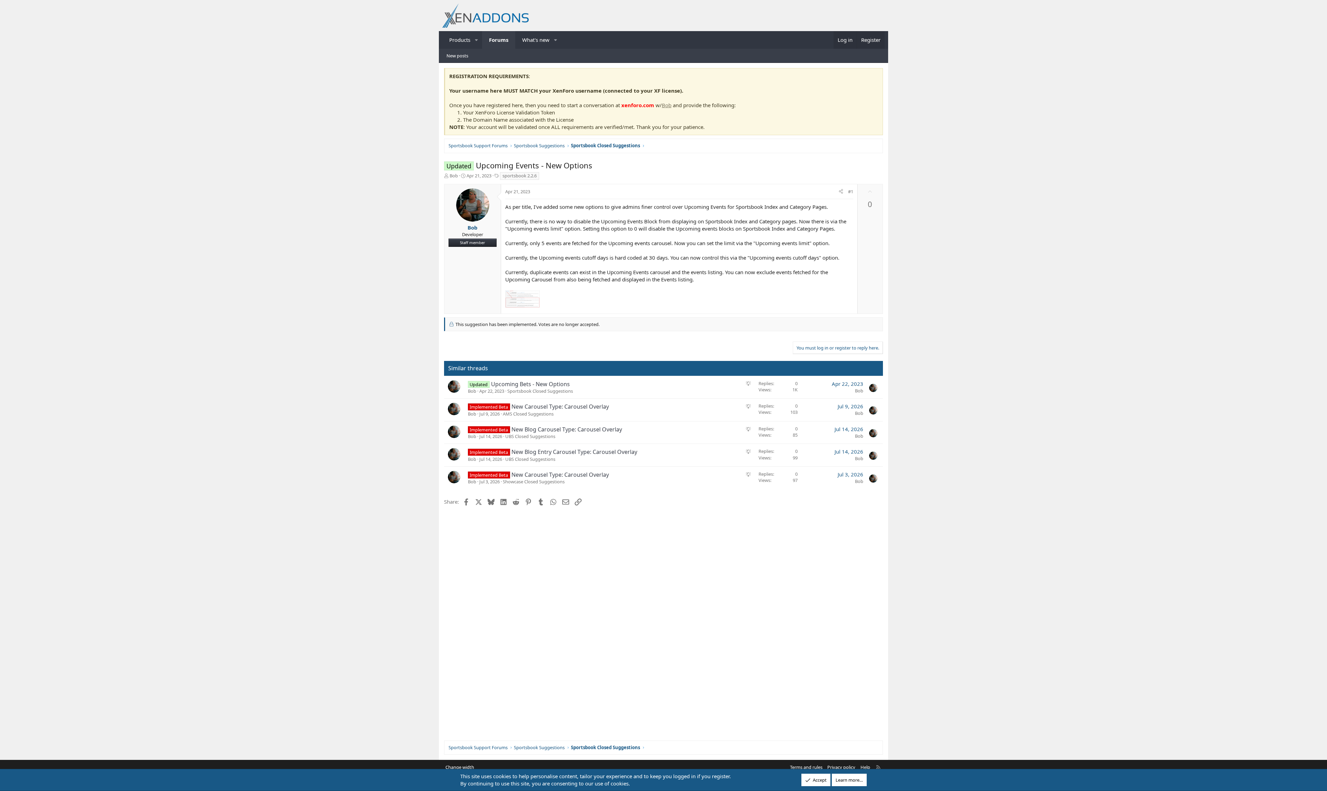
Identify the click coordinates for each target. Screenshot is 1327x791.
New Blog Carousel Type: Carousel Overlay (566, 429)
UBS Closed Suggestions (530, 436)
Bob (666, 105)
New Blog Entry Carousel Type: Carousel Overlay (574, 452)
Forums (498, 39)
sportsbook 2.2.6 (519, 176)
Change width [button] (459, 767)
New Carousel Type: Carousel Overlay (560, 406)
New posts (457, 56)
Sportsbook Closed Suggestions (540, 391)
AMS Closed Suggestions (528, 414)
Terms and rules (806, 767)
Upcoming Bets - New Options (530, 384)
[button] (476, 40)
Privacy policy (841, 767)
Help (865, 767)
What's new (535, 39)
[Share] (841, 191)
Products (459, 39)
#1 (850, 191)
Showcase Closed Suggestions (534, 481)
